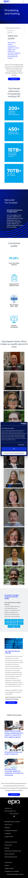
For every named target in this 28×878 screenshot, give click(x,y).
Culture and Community (11, 842)
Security (7, 865)
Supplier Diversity (9, 868)
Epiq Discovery (10, 30)
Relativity (9, 32)
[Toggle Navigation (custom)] (23, 2)
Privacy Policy (8, 845)
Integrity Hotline (9, 836)
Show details (21, 444)
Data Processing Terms (11, 857)
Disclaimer (7, 827)
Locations (7, 808)
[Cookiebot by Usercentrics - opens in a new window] (21, 424)
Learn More (11, 702)
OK (14, 448)
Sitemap (7, 848)
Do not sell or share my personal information (14, 453)
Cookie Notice (8, 862)
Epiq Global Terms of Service (12, 821)
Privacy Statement (10, 854)
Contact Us (14, 79)
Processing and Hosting (12, 28)
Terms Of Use (8, 824)
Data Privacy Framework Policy (13, 851)
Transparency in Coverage (12, 871)
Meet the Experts (9, 811)
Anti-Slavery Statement (11, 830)
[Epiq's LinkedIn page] (14, 816)
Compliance (8, 833)
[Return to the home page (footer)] (7, 2)
